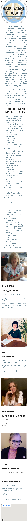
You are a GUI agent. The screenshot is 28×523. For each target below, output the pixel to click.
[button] (1, 2)
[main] (14, 11)
